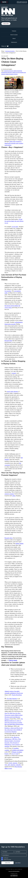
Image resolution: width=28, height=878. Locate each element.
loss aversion (8, 291)
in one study (15, 226)
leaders (22, 72)
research (14, 373)
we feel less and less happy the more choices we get (14, 221)
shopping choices (13, 74)
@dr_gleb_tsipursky (10, 765)
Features (14, 31)
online (14, 495)
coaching (7, 750)
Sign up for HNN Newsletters (13, 871)
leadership (6, 70)
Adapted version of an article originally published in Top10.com (14, 692)
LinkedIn (18, 765)
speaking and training (17, 750)
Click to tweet (13, 660)
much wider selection (12, 391)
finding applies (19, 543)
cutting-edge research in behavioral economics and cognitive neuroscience (14, 143)
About (14, 38)
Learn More (18, 862)
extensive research (9, 494)
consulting (16, 748)
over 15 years (14, 753)
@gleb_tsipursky (12, 763)
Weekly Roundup (7, 859)
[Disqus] (14, 788)
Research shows (9, 538)
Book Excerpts (14, 34)
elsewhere (7, 746)
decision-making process (14, 72)
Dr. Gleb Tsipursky (12, 698)
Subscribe (6, 23)
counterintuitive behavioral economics (14, 323)
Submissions (14, 42)
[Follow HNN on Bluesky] (7, 46)
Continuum (5, 858)
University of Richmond (22, 2)
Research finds (8, 340)
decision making (13, 70)
